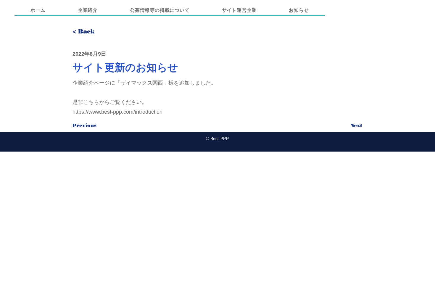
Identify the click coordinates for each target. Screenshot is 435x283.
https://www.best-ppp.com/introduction (117, 112)
